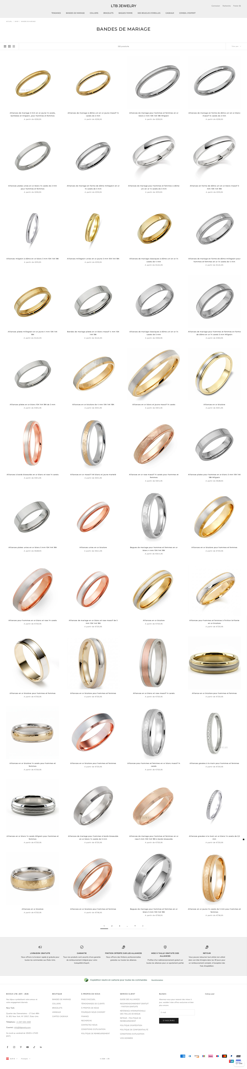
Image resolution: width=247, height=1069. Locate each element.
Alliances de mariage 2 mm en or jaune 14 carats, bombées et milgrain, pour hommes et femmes (32, 114)
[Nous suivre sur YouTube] (27, 1047)
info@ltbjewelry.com (22, 1027)
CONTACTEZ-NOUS (89, 1025)
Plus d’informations (157, 980)
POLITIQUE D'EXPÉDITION (131, 1025)
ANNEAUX (56, 1012)
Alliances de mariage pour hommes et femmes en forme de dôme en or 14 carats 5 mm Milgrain (214, 333)
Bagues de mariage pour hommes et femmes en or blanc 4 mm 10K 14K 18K (154, 548)
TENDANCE (56, 13)
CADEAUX (170, 13)
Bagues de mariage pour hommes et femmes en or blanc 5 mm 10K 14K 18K (154, 910)
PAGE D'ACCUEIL (88, 999)
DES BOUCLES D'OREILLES (149, 13)
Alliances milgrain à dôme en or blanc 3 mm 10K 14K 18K (32, 259)
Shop (17, 21)
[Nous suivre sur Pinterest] (21, 1047)
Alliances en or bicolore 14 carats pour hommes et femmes (33, 764)
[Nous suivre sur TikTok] (34, 1047)
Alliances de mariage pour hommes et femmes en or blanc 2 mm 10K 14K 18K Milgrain (153, 114)
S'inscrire (169, 1020)
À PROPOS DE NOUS (90, 1008)
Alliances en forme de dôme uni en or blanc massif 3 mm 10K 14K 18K (214, 187)
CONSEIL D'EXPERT (187, 13)
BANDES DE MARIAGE (75, 13)
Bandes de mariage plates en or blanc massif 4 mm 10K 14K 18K (93, 333)
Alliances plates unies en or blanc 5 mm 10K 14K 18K (32, 547)
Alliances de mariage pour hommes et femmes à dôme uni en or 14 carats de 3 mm (153, 187)
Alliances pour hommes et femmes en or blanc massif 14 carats (153, 764)
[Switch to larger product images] (5, 46)
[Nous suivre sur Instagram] (14, 1047)
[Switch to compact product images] (14, 46)
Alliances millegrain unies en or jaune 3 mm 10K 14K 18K (93, 259)
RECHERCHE (86, 1020)
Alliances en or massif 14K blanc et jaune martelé (93, 474)
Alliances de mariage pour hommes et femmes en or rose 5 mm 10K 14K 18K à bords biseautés (153, 837)
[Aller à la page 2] (143, 926)
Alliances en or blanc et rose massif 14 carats (154, 693)
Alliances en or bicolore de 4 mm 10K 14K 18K (93, 404)
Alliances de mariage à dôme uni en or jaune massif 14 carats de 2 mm (93, 114)
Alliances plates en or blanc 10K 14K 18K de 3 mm (32, 404)
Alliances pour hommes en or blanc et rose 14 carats (32, 620)
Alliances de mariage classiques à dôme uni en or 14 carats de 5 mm (153, 333)
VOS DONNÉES (126, 1038)
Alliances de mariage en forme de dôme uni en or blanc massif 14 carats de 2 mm (214, 114)
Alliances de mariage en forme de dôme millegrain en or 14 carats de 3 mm (93, 187)
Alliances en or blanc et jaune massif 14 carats (153, 404)
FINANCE (85, 1016)
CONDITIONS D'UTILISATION (93, 1029)
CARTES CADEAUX (60, 1016)
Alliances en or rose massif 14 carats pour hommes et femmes (153, 475)
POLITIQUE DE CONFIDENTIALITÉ (134, 1029)
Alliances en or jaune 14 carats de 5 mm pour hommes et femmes (214, 910)
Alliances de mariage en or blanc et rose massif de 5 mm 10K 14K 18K (93, 621)
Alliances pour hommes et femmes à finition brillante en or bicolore (214, 621)
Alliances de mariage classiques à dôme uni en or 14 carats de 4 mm (153, 260)
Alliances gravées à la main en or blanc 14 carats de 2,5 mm (214, 837)
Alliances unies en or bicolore (93, 547)
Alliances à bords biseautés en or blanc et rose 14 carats (33, 474)
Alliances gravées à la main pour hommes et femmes (214, 763)
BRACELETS (108, 13)
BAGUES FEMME (126, 13)
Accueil (9, 21)
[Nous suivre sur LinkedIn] (41, 1047)
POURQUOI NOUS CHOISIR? (93, 1012)
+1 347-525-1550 (23, 1022)
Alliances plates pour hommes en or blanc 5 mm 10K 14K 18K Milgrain (214, 475)
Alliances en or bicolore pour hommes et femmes (214, 547)
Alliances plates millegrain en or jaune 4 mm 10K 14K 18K (32, 333)
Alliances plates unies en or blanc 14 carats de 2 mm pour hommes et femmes (32, 187)
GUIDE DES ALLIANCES (130, 999)
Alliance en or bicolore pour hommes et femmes (214, 693)
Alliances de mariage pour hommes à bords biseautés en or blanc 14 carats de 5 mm (93, 837)
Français (24, 1059)
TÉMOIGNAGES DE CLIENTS (93, 1003)
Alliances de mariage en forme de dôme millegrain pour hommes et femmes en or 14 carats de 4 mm (214, 260)
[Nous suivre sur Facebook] (7, 1047)
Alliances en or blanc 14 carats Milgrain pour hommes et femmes (33, 837)
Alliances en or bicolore (214, 404)
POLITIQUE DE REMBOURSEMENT (95, 1033)
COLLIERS (94, 13)
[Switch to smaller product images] (9, 46)
